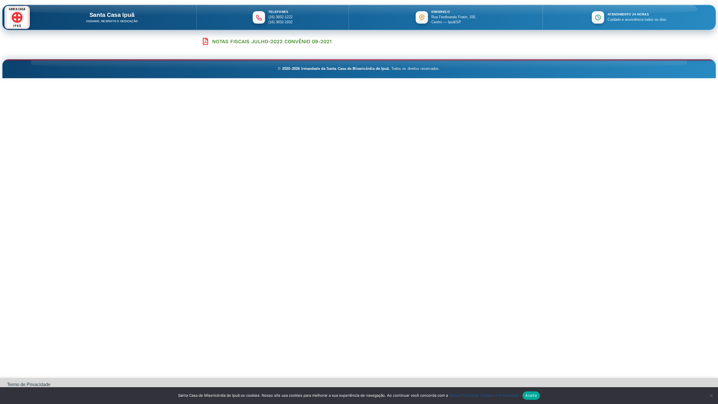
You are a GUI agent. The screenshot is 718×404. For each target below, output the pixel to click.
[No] (711, 395)
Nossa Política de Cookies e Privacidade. (484, 395)
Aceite (531, 395)
